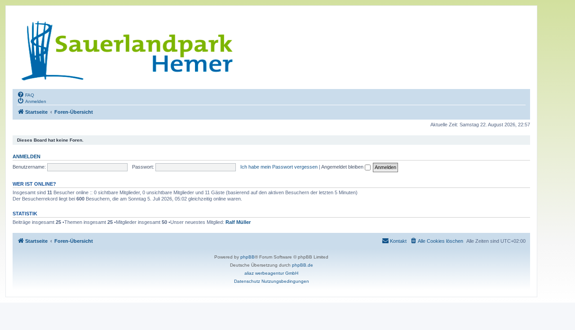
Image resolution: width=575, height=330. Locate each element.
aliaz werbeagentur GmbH (271, 273)
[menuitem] (25, 94)
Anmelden (26, 156)
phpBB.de (302, 265)
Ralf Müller (238, 222)
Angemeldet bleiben (343, 166)
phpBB (247, 256)
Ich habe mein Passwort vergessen (279, 166)
